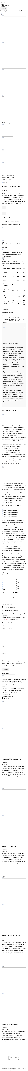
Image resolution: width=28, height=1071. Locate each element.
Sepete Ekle (7, 217)
